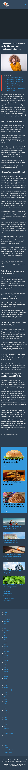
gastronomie (24, 440)
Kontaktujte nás (15, 434)
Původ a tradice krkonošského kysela (15, 77)
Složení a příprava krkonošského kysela (15, 79)
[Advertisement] (14, 24)
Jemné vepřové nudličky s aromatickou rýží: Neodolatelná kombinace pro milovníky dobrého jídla (13, 557)
